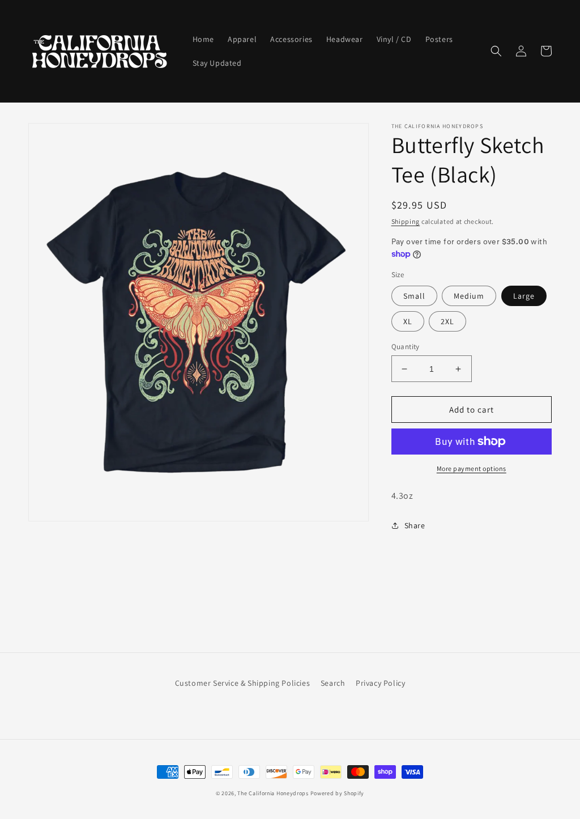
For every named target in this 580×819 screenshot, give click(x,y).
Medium (469, 296)
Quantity (405, 346)
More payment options (471, 468)
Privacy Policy (380, 683)
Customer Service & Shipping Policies (242, 683)
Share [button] (414, 525)
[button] (496, 51)
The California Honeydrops (273, 793)
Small (414, 296)
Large (524, 296)
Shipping (405, 221)
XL (407, 321)
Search (333, 683)
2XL (447, 321)
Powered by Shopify (337, 793)
